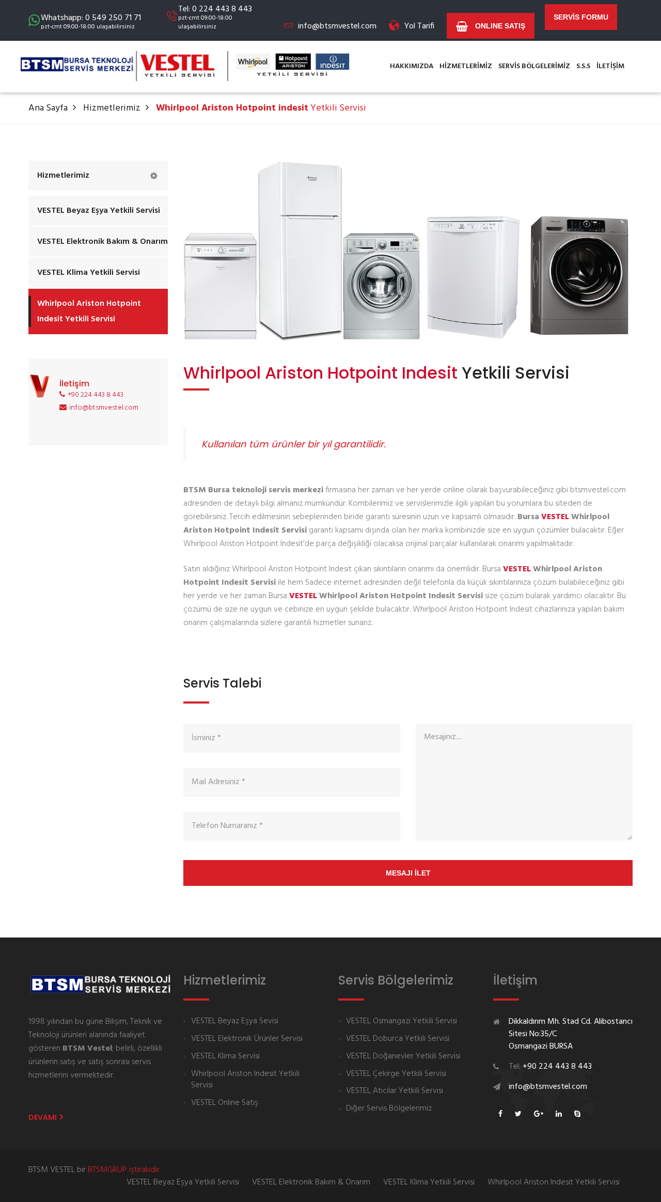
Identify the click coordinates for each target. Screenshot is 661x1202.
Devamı (43, 1117)
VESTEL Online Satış (224, 1103)
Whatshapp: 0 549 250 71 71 (91, 21)
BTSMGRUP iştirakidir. (124, 1170)
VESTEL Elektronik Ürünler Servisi (247, 1039)
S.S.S (583, 66)
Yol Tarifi (419, 26)
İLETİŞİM (610, 66)
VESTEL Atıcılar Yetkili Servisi (394, 1091)
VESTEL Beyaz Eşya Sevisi (234, 1021)
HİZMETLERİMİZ (465, 66)
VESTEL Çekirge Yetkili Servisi (396, 1074)
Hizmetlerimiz (111, 108)
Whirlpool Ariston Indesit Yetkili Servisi (245, 1080)
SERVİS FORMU (581, 17)
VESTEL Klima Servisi (225, 1057)
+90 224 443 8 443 (95, 395)
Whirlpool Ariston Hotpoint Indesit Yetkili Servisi (89, 311)
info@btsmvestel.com (337, 26)
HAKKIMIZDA (411, 66)
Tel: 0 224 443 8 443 (215, 17)
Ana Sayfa (48, 108)
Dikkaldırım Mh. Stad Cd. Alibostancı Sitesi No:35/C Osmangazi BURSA (571, 1034)
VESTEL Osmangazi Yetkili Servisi (401, 1021)
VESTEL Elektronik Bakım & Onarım (102, 241)
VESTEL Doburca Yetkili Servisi (397, 1039)
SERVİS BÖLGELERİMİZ (534, 66)
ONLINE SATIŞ (499, 26)
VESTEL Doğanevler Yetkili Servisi (403, 1057)
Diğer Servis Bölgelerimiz (389, 1109)
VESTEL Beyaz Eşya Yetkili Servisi (98, 210)
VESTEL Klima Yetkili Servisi (88, 272)
